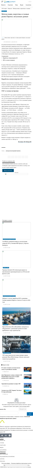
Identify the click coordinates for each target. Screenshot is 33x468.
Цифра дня (6, 267)
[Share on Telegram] (13, 465)
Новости (4, 11)
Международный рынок (13, 150)
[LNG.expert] (10, 2)
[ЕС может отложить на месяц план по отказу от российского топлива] (27, 369)
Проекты (5, 324)
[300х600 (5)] (16, 196)
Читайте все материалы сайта (8, 161)
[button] (3, 2)
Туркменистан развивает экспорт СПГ (11, 383)
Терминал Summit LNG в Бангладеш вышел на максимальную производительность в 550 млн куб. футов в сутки (16, 271)
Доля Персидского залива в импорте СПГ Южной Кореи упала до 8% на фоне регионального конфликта (12, 376)
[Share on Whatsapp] (6, 465)
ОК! (30, 414)
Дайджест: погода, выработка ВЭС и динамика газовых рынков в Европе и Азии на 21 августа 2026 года (16, 300)
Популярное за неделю (7, 220)
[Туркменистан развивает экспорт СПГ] (27, 385)
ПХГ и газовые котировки (9, 60)
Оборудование (6, 352)
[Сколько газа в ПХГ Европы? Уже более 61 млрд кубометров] (27, 392)
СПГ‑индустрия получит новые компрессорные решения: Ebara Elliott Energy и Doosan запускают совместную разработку (15, 357)
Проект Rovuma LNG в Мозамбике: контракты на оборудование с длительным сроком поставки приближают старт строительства (15, 328)
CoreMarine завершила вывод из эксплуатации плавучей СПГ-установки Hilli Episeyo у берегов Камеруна (15, 243)
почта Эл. (3, 409)
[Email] (16, 465)
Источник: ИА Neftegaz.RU (24, 141)
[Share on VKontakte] (10, 465)
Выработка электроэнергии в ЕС (10, 58)
